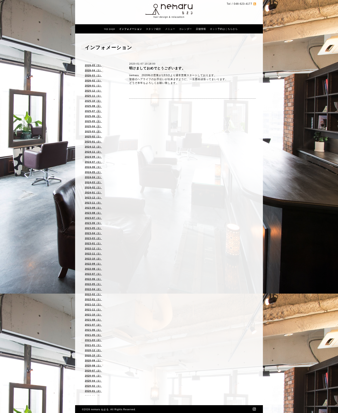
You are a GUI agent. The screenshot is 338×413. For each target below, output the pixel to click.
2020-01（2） (93, 391)
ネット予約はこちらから (224, 29)
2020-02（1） (93, 386)
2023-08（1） (93, 213)
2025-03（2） (93, 131)
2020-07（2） (93, 370)
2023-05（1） (93, 228)
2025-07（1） (93, 111)
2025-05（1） (93, 121)
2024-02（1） (93, 187)
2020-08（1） (93, 365)
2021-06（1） (93, 330)
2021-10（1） (93, 314)
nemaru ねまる (100, 409)
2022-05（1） (93, 284)
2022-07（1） (93, 274)
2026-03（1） (93, 75)
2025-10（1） (93, 101)
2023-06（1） (93, 223)
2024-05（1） (93, 172)
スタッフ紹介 (153, 29)
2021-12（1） (93, 304)
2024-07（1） (93, 162)
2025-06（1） (93, 116)
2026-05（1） (93, 65)
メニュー (170, 29)
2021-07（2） (93, 325)
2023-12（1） (93, 197)
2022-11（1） (93, 253)
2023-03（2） (93, 238)
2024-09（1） (93, 157)
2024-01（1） (93, 192)
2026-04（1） (93, 70)
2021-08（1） (93, 319)
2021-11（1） (93, 309)
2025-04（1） (93, 126)
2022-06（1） (93, 279)
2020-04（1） (93, 381)
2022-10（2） (93, 258)
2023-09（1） (93, 207)
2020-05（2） (93, 375)
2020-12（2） (93, 350)
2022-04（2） (93, 289)
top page (109, 29)
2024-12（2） (93, 146)
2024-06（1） (93, 167)
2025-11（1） (93, 96)
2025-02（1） (93, 136)
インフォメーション (130, 29)
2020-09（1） (93, 360)
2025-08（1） (93, 106)
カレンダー (185, 29)
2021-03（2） (93, 340)
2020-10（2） (93, 355)
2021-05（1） (93, 335)
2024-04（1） (93, 177)
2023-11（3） (93, 202)
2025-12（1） (93, 90)
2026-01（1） (93, 85)
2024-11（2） (93, 152)
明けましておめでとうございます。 (157, 68)
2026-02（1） (93, 80)
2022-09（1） (93, 263)
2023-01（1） (93, 243)
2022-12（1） (93, 248)
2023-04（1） (93, 233)
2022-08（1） (93, 269)
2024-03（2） (93, 182)
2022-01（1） (93, 299)
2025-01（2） (93, 141)
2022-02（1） (93, 294)
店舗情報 (201, 29)
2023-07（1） (93, 218)
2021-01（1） (93, 345)
